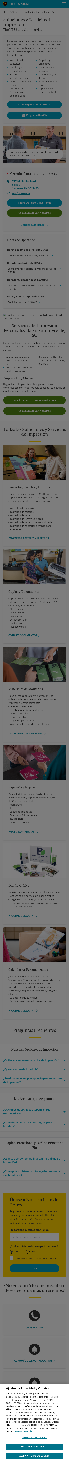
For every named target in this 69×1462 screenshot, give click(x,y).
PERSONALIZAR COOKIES (34, 1438)
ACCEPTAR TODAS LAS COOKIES (34, 1456)
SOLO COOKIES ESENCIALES (34, 1447)
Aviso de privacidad (23, 1431)
